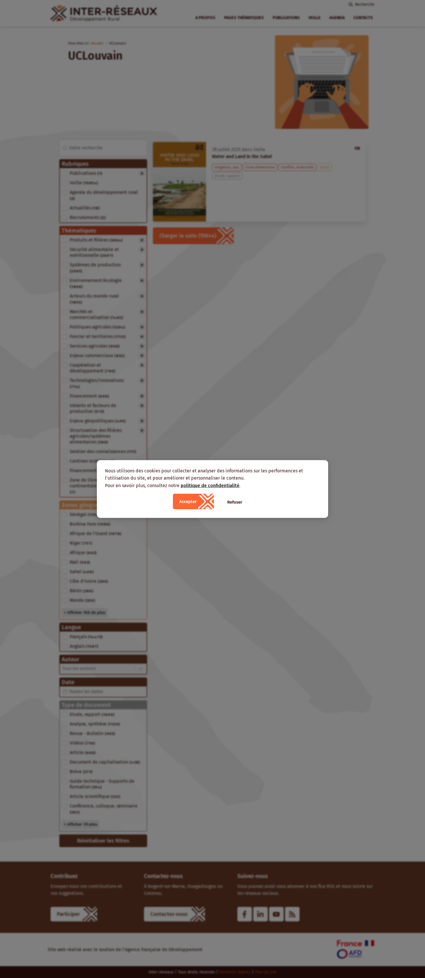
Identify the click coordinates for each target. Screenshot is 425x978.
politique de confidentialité (210, 485)
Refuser (234, 502)
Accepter (188, 501)
